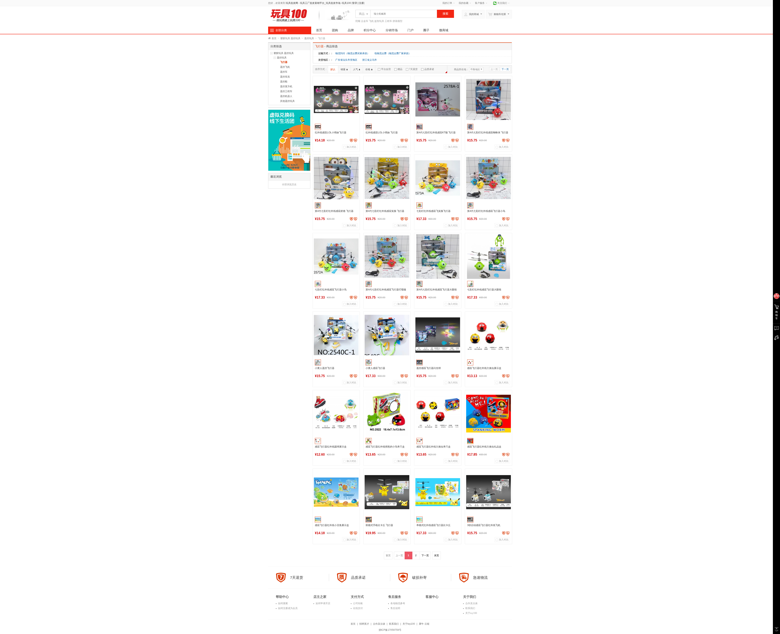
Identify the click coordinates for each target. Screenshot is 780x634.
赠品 (400, 69)
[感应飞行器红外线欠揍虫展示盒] (488, 335)
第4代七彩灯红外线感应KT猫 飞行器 (436, 132)
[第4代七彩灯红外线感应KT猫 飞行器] (437, 99)
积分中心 (370, 30)
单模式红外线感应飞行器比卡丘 (433, 525)
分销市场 (392, 30)
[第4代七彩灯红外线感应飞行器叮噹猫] (387, 256)
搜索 (445, 13)
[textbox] (402, 14)
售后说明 (395, 608)
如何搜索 (282, 603)
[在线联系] (776, 328)
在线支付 (357, 608)
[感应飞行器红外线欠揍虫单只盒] (437, 413)
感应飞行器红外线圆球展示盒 (331, 446)
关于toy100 (471, 613)
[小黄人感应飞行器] (387, 335)
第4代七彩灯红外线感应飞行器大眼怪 (436, 289)
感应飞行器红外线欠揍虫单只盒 (433, 446)
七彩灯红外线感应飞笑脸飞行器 (433, 211)
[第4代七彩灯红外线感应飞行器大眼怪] (437, 256)
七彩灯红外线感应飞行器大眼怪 (484, 289)
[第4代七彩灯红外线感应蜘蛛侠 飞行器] (488, 99)
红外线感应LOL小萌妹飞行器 (330, 132)
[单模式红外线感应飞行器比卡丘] (437, 492)
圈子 (426, 30)
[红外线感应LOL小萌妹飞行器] (336, 99)
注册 (361, 3)
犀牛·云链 (424, 623)
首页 (319, 30)
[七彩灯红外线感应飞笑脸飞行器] (437, 178)
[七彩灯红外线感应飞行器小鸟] (336, 256)
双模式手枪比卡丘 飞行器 (379, 525)
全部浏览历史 (289, 184)
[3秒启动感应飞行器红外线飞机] (488, 492)
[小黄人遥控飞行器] (336, 335)
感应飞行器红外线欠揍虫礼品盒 (484, 446)
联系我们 (470, 608)
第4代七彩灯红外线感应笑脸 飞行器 (385, 211)
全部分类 (281, 30)
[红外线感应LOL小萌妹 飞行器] (387, 99)
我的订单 (447, 3)
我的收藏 (463, 3)
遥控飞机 (285, 67)
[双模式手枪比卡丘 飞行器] (387, 492)
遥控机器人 (286, 96)
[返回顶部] (776, 629)
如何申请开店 (322, 603)
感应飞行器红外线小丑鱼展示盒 (332, 525)
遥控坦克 (285, 76)
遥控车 (283, 71)
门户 (410, 30)
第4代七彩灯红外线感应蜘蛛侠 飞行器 (487, 132)
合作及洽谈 (471, 603)
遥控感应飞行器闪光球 (428, 368)
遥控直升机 (286, 86)
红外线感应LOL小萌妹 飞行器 (382, 132)
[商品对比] (776, 337)
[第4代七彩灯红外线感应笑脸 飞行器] (387, 178)
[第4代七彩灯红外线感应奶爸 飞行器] (336, 178)
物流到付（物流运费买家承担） (352, 53)
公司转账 (357, 603)
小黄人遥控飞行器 (324, 368)
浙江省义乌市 (369, 59)
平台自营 (386, 69)
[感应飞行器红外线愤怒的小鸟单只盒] (387, 413)
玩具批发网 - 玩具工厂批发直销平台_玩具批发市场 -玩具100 (318, 3)
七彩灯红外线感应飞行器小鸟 (331, 289)
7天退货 (413, 69)
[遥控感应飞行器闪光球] (437, 335)
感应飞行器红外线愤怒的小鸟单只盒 (385, 446)
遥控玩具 (309, 38)
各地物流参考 (397, 603)
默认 (332, 69)
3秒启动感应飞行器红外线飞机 (483, 525)
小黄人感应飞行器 (375, 368)
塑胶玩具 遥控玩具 (290, 38)
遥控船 (283, 81)
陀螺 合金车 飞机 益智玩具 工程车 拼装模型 (378, 21)
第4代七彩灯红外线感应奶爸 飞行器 (334, 211)
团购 (335, 30)
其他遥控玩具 (287, 101)
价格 (367, 69)
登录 (354, 3)
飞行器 (283, 62)
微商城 (443, 30)
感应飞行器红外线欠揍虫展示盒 (484, 368)
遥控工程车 (286, 91)
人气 (355, 69)
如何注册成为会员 (287, 608)
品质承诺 (429, 69)
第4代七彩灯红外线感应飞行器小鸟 (486, 211)
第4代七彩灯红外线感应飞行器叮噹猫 (386, 289)
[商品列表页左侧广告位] (289, 140)
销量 (343, 69)
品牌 (351, 30)
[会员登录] (776, 296)
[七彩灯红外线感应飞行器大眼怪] (488, 256)
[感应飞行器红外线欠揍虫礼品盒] (488, 413)
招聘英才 (364, 623)
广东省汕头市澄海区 (346, 59)
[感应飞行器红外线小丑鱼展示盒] (336, 492)
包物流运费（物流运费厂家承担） (392, 53)
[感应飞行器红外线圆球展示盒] (336, 413)
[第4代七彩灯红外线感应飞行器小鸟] (488, 178)
